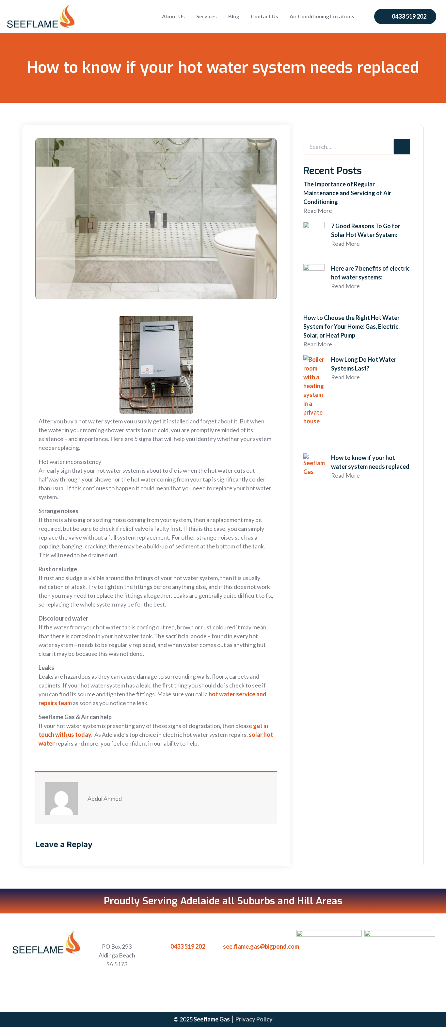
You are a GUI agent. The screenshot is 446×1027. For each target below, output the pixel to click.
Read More (317, 210)
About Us (173, 16)
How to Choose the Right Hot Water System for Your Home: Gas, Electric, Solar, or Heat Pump (351, 326)
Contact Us (264, 16)
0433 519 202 (187, 946)
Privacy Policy (254, 1019)
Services (206, 16)
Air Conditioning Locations (322, 16)
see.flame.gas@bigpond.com (261, 946)
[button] (405, 16)
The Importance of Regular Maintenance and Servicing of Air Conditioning (347, 193)
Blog (233, 16)
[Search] (402, 146)
